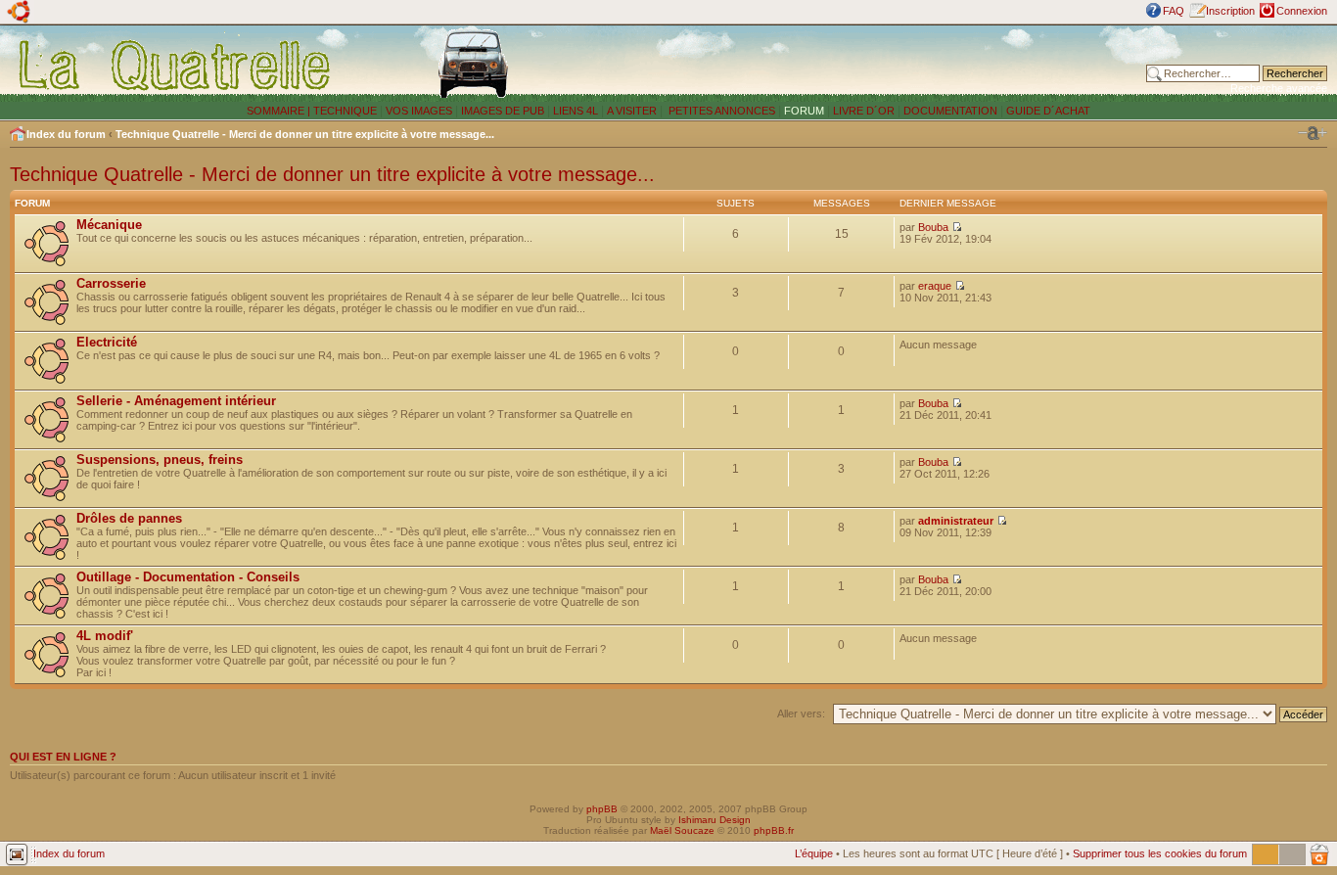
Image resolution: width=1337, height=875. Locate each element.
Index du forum (66, 134)
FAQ (1173, 11)
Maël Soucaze (682, 830)
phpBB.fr (774, 830)
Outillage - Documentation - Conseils (188, 577)
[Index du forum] (175, 64)
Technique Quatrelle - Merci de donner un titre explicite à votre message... (304, 134)
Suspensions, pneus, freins (159, 459)
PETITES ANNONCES (720, 110)
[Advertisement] (874, 63)
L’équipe (814, 853)
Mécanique (109, 224)
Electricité (106, 342)
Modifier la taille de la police (1312, 133)
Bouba (933, 227)
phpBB (602, 809)
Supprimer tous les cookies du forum (1160, 853)
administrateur (955, 521)
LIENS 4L (577, 110)
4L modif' (104, 635)
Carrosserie (111, 283)
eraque (934, 286)
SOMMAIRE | (280, 110)
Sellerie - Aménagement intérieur (176, 400)
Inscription (1230, 11)
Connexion (1301, 11)
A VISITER (632, 110)
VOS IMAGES (419, 110)
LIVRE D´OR (864, 110)
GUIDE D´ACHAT (1048, 110)
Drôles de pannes (129, 518)
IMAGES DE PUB (502, 110)
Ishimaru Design (714, 819)
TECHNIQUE (345, 110)
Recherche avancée (1278, 88)
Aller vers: (801, 713)
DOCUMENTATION (950, 110)
